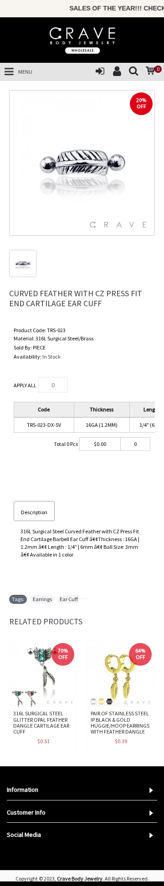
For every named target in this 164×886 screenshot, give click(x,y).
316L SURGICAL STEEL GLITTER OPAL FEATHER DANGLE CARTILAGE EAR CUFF (41, 722)
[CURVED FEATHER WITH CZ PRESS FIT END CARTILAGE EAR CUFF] (82, 163)
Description (34, 512)
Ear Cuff (69, 599)
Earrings (42, 599)
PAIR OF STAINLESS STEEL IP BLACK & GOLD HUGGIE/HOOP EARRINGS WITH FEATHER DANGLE (120, 722)
